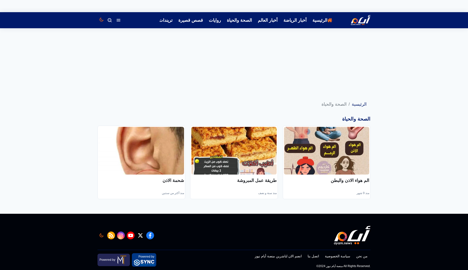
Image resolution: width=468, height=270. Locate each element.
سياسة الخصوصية (337, 256)
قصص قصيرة (190, 20)
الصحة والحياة (239, 20)
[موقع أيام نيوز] (355, 20)
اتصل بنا (313, 256)
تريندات (166, 20)
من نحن (362, 256)
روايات (215, 20)
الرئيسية (319, 20)
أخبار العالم (268, 20)
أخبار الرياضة (295, 20)
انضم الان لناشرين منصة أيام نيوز (278, 256)
